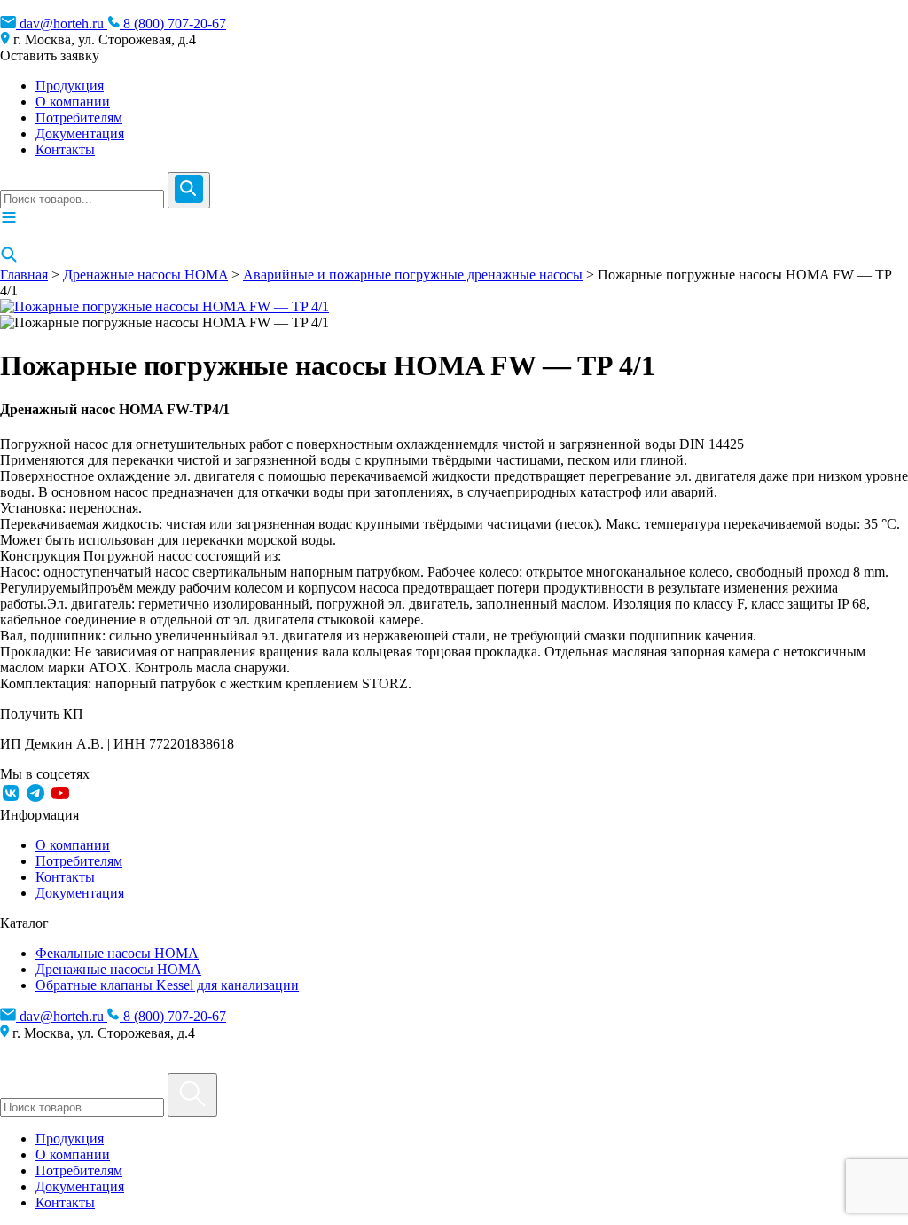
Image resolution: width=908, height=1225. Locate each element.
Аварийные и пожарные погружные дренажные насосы (413, 274)
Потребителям (78, 117)
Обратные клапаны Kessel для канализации (167, 985)
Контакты (65, 149)
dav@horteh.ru (61, 23)
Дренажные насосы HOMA (145, 274)
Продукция (69, 85)
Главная (24, 274)
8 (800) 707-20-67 (173, 23)
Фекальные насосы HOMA (117, 953)
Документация (79, 133)
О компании (72, 101)
